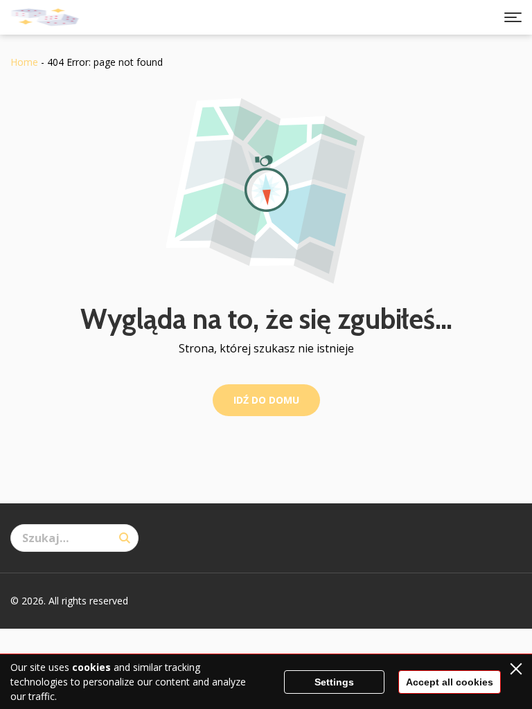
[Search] (125, 538)
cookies (91, 667)
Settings (334, 682)
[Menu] (513, 17)
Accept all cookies (449, 682)
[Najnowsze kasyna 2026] (45, 17)
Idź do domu (266, 399)
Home (24, 62)
